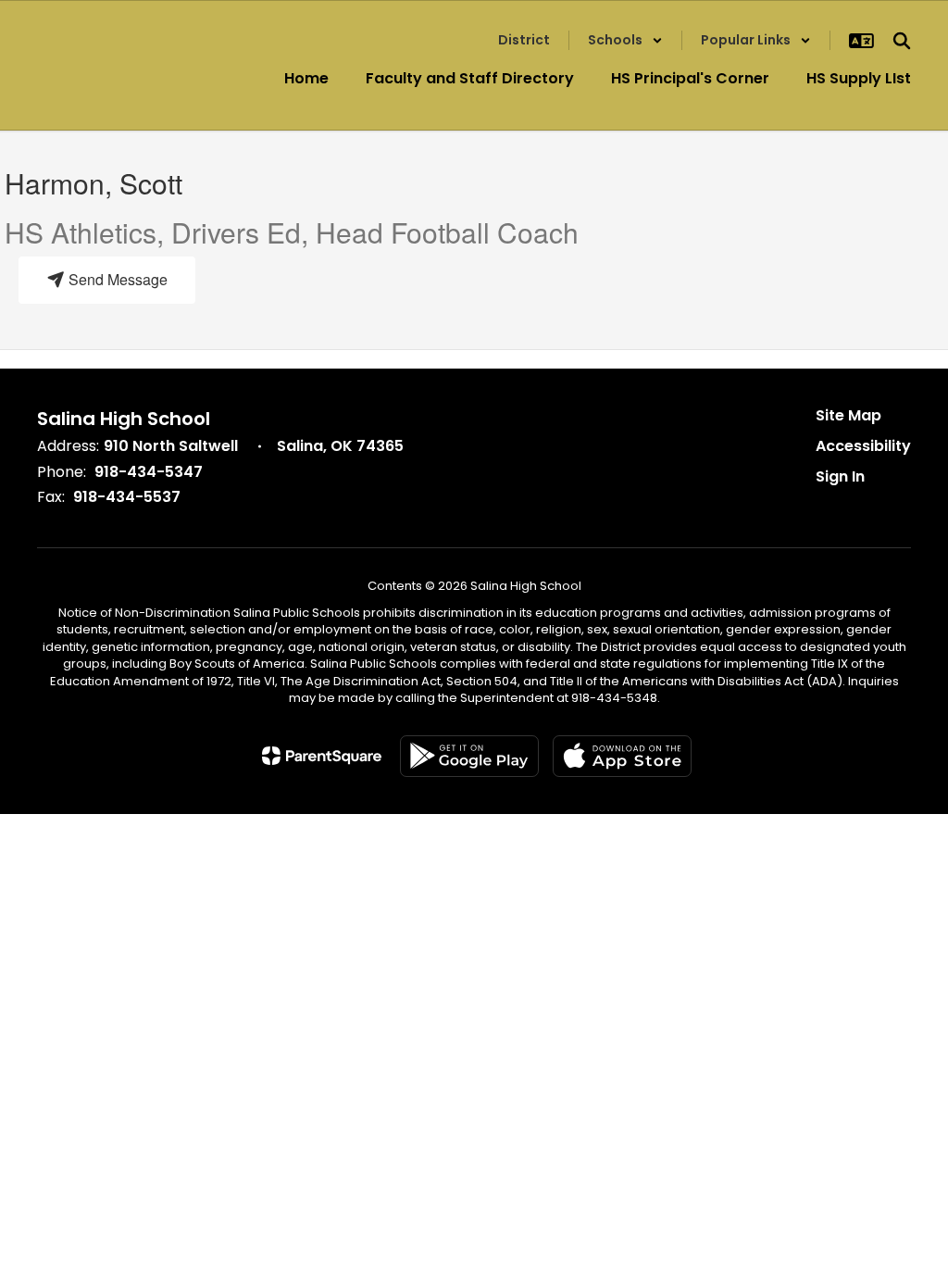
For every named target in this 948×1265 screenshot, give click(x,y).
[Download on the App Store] (622, 756)
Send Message (116, 279)
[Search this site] (901, 40)
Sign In (840, 476)
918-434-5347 (148, 471)
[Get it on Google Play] (469, 756)
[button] (625, 40)
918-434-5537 (127, 496)
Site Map (848, 415)
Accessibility (863, 446)
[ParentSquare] (321, 756)
